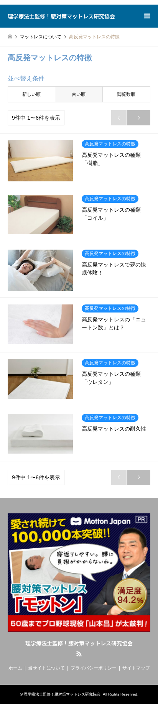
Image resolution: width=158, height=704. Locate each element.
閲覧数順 (126, 94)
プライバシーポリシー (94, 668)
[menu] (146, 16)
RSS (79, 653)
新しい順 (31, 94)
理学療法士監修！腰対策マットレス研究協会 (79, 643)
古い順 (79, 94)
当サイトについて (46, 668)
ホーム (15, 668)
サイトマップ (136, 668)
